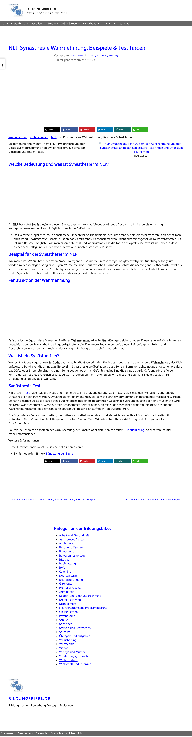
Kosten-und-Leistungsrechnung (80, 596)
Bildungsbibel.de (42, 9)
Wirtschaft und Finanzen (75, 664)
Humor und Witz (70, 588)
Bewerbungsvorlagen (73, 555)
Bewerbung (89, 23)
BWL (62, 567)
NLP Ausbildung (133, 430)
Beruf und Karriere (71, 547)
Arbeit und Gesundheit (74, 535)
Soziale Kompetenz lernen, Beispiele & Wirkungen (153, 499)
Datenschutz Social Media (51, 733)
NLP (53, 137)
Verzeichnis (66, 644)
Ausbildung (38, 23)
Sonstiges (65, 624)
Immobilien (66, 592)
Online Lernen (68, 612)
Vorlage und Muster (72, 652)
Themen (107, 23)
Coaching (65, 571)
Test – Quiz (124, 23)
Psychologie (67, 616)
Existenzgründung (71, 580)
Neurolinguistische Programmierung (103, 55)
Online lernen (69, 23)
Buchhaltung (67, 563)
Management (68, 604)
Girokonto (66, 583)
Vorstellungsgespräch (73, 656)
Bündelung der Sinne (59, 453)
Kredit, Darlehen (70, 600)
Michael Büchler (77, 55)
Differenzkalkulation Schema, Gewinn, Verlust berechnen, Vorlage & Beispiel (53, 499)
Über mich (75, 733)
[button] (52, 129)
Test (27, 393)
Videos (63, 648)
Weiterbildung (20, 23)
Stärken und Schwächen (75, 628)
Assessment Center (72, 539)
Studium (53, 23)
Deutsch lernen (69, 576)
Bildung (64, 559)
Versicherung (68, 640)
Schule (63, 620)
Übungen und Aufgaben (74, 636)
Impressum (8, 733)
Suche (5, 23)
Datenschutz (25, 733)
